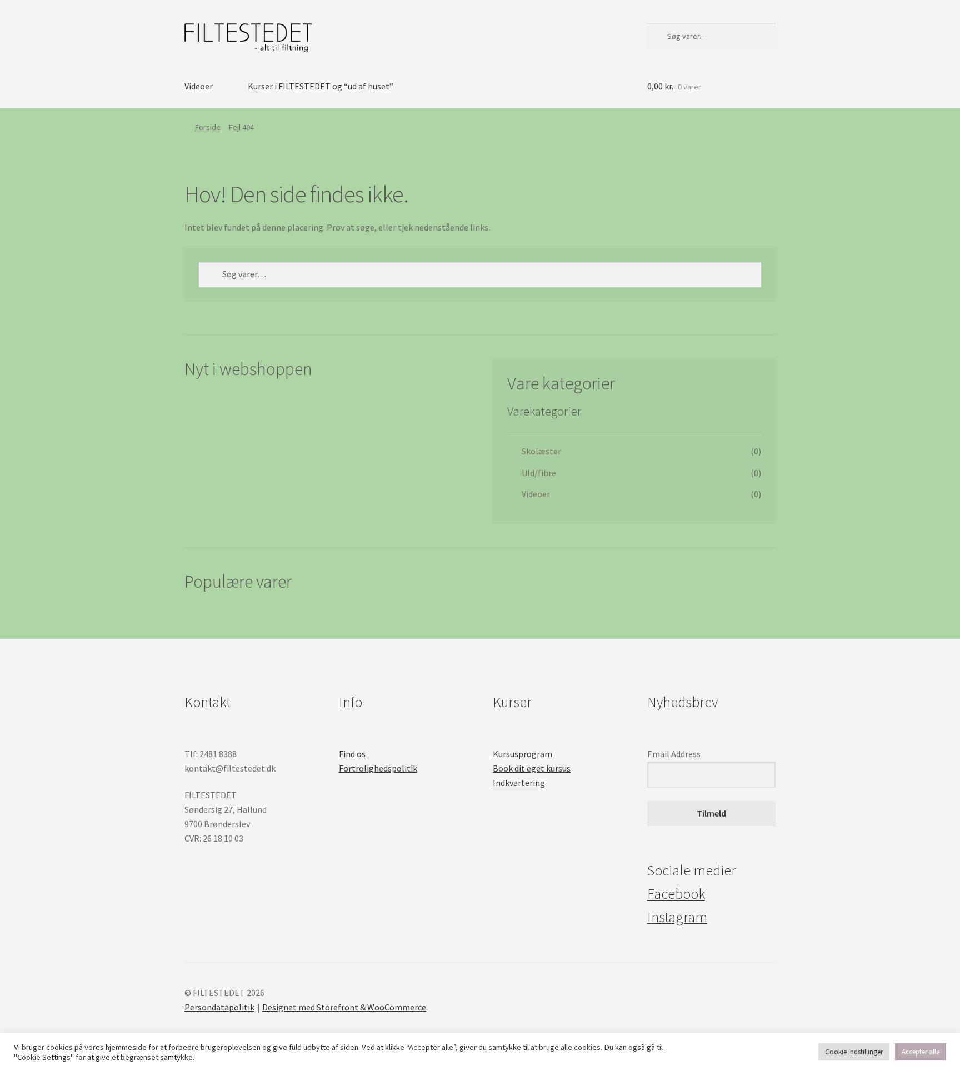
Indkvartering (519, 782)
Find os (352, 753)
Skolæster (541, 451)
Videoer (198, 86)
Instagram (677, 917)
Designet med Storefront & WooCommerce (344, 1007)
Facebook (676, 894)
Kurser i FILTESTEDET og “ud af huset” (320, 86)
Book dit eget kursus (532, 768)
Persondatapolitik (219, 1007)
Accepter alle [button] (920, 1052)
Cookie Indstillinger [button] (854, 1052)
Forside (208, 127)
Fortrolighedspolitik (378, 768)
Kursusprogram (522, 753)
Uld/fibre (539, 472)
